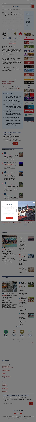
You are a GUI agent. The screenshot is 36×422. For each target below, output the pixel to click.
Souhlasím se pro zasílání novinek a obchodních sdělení (9, 214)
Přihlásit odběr (9, 218)
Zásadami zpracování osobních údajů (9, 214)
